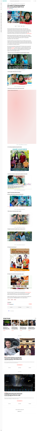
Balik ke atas (19, 411)
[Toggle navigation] (1, 1)
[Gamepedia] (1, 21)
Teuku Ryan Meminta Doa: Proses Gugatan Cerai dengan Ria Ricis (15, 328)
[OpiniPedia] (1, 22)
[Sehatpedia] (1, 15)
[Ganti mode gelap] (34, 1)
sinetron (12, 299)
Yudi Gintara (10, 8)
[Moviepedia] (1, 19)
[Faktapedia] (1, 13)
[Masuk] (35, 1)
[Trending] (1, 6)
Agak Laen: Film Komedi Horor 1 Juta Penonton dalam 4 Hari (6, 328)
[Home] (1, 3)
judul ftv (9, 299)
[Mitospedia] (1, 25)
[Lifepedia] (1, 18)
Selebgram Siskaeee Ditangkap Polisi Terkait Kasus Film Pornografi (31, 328)
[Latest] (1, 4)
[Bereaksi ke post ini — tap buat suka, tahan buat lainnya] (16, 26)
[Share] (21, 26)
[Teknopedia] (1, 31)
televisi (13, 47)
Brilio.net (12, 48)
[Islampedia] (1, 27)
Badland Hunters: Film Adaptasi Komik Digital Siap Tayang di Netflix (23, 328)
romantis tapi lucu (28, 292)
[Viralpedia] (1, 16)
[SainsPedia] (1, 30)
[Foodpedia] (1, 28)
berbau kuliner (29, 33)
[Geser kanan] (35, 318)
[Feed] (1, 7)
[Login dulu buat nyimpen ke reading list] (24, 26)
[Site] (1, 9)
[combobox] (20, 1)
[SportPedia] (1, 24)
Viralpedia (9, 11)
